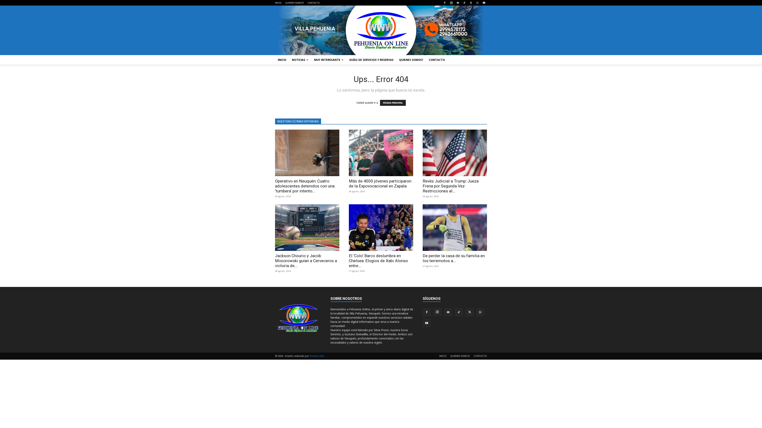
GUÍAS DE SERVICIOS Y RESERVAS (371, 60)
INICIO (278, 2)
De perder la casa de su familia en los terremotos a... (454, 258)
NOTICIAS (298, 60)
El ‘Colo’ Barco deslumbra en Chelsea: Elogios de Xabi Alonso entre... (378, 260)
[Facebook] (445, 3)
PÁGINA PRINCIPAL (393, 102)
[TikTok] (464, 3)
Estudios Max (317, 356)
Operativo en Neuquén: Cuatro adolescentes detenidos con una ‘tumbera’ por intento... (305, 186)
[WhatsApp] (477, 3)
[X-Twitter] (471, 3)
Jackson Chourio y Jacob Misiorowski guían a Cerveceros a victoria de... (306, 260)
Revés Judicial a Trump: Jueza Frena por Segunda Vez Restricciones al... (451, 186)
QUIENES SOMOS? (294, 2)
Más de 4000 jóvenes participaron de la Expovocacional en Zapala (380, 183)
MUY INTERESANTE (327, 60)
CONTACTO (314, 2)
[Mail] (458, 3)
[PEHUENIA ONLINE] (381, 30)
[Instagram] (451, 3)
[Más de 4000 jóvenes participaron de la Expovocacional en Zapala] (381, 153)
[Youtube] (484, 3)
